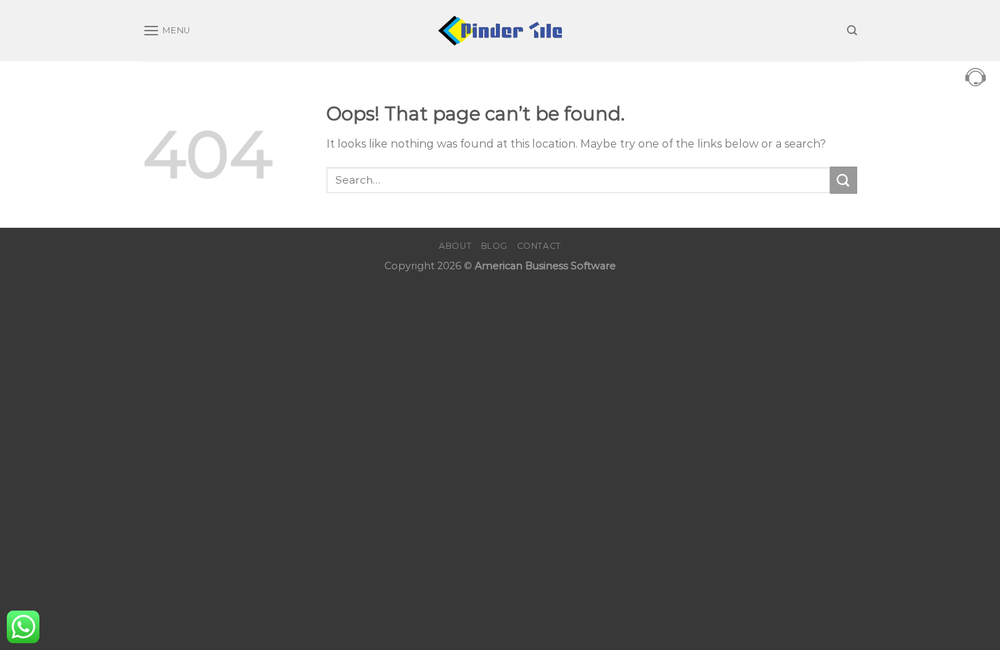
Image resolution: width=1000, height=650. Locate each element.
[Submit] (843, 180)
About (455, 246)
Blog (494, 246)
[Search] (852, 31)
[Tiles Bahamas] (500, 31)
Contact (539, 246)
